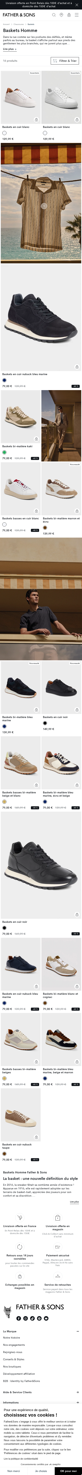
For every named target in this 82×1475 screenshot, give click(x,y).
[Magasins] (61, 15)
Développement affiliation (19, 1373)
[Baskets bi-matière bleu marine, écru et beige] (61, 766)
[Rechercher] (53, 15)
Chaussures (19, 24)
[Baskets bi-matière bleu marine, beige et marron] (61, 1043)
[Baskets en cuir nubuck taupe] (21, 1118)
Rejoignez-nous (12, 1352)
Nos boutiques (12, 1366)
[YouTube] (46, 1318)
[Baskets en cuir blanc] (21, 100)
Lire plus (8, 49)
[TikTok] (32, 1318)
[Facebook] (18, 1318)
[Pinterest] (39, 1318)
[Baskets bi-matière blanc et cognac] (61, 968)
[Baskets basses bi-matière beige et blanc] (21, 766)
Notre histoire (11, 1337)
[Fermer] (77, 5)
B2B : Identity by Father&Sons (21, 1381)
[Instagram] (25, 1318)
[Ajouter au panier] (36, 119)
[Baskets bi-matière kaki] (21, 419)
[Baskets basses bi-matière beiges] (21, 1043)
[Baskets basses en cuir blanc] (21, 491)
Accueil (6, 24)
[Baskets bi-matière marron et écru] (61, 492)
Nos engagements (14, 1345)
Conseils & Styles (13, 1359)
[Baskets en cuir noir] (61, 690)
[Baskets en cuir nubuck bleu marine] (41, 320)
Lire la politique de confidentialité (21, 1458)
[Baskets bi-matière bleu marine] (21, 691)
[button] (76, 15)
